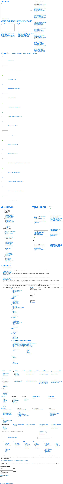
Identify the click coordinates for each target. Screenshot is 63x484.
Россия (14, 293)
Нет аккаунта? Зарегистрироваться (7, 483)
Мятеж (9, 60)
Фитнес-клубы (9, 263)
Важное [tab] (41, 1)
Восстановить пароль (4, 475)
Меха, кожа (8, 244)
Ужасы (19, 172)
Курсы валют (5, 382)
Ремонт (6, 234)
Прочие (4, 406)
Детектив (14, 79)
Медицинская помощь (22, 414)
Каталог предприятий (17, 322)
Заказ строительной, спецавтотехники (11, 282)
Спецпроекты (39, 207)
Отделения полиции (10, 221)
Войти (60, 370)
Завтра (14, 336)
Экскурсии (5, 403)
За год (16, 373)
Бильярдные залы (9, 254)
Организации (7, 207)
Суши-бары (15, 403)
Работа (13, 304)
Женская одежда (9, 242)
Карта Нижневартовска (18, 329)
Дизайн (6, 232)
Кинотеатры (15, 397)
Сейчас (14, 334)
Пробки (14, 332)
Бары (7, 249)
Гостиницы (8, 259)
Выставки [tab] (29, 53)
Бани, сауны (8, 248)
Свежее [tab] (36, 1)
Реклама (41, 432)
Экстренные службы (22, 409)
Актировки (15, 338)
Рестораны (8, 255)
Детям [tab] (24, 53)
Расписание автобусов (7, 275)
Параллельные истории (12, 107)
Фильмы (15, 314)
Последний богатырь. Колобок (14, 181)
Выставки (4, 402)
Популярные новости (17, 290)
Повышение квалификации (18, 307)
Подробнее (32, 302)
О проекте (41, 431)
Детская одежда (9, 241)
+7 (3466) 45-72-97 (6, 278)
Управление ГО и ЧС (10, 214)
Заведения (15, 313)
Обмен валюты (16, 303)
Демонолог (10, 135)
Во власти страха (11, 144)
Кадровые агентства (17, 308)
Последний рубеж (11, 125)
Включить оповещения (12, 437)
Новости (13, 288)
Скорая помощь (9, 215)
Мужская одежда (9, 245)
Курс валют (15, 300)
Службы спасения (9, 217)
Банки (12, 298)
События (15, 312)
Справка (13, 317)
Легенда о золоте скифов (13, 116)
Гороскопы (15, 327)
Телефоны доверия (10, 216)
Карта (12, 328)
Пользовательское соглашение (7, 460)
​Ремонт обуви (9, 243)
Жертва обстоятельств (12, 88)
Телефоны (15, 320)
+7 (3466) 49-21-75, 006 (7, 271)
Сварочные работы (9, 237)
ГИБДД (7, 225)
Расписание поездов (7, 272)
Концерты (4, 399)
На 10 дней (15, 337)
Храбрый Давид (11, 200)
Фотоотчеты (15, 316)
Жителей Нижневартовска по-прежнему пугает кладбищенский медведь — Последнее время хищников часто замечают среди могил (8, 35)
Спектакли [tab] (19, 53)
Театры (14, 399)
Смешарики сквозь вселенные (14, 190)
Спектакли (5, 400)
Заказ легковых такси (7, 279)
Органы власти (21, 413)
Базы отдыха (8, 258)
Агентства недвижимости (10, 231)
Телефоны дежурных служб (23, 415)
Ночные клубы (9, 253)
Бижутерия (8, 239)
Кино (4, 397)
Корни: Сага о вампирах (13, 172)
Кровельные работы (9, 233)
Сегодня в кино (36, 396)
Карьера (15, 306)
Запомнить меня (4, 473)
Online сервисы (16, 321)
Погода (14, 296)
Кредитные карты (18, 381)
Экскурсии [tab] (35, 53)
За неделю (17, 375)
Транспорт (6, 265)
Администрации (9, 220)
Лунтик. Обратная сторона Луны (14, 69)
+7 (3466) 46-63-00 (6, 274)
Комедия (21, 181)
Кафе (7, 250)
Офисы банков (16, 301)
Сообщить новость (4, 378)
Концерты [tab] (14, 53)
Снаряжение (8, 261)
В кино (14, 311)
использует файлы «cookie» (12, 455)
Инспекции (8, 226)
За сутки (17, 376)
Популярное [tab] (37, 3)
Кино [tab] (9, 53)
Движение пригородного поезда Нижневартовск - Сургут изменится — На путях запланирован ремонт (26, 35)
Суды (7, 227)
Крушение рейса (11, 153)
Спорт (4, 405)
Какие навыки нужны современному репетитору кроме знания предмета (39, 234)
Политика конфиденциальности (21, 460)
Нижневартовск (6, 18)
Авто (14, 297)
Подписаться (53, 437)
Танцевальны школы (10, 260)
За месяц (17, 374)
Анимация (23, 69)
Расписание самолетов (7, 267)
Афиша (4, 53)
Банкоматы (15, 302)
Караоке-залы (9, 252)
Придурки (10, 79)
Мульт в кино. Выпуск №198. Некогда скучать (17, 162)
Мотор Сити (10, 97)
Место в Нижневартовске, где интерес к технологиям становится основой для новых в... (40, 220)
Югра (14, 292)
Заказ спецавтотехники (7, 414)
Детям (4, 401)
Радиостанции (16, 325)
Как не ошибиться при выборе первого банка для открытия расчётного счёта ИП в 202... (39, 248)
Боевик (12, 60)
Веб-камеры (15, 324)
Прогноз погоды (16, 323)
